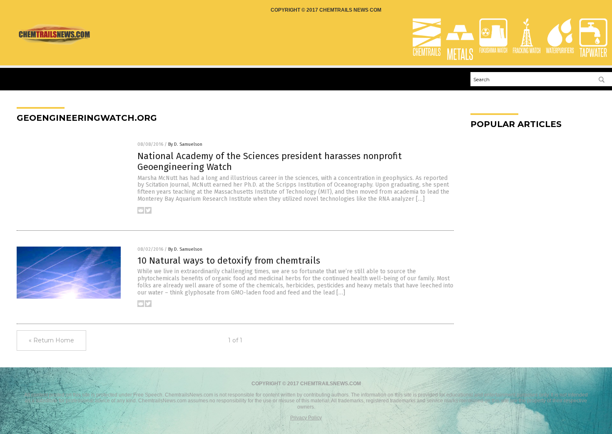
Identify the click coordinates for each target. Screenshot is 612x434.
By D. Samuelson (185, 144)
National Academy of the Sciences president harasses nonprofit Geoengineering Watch (269, 161)
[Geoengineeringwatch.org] (54, 44)
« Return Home (51, 340)
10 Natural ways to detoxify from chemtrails (228, 260)
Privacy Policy (306, 418)
